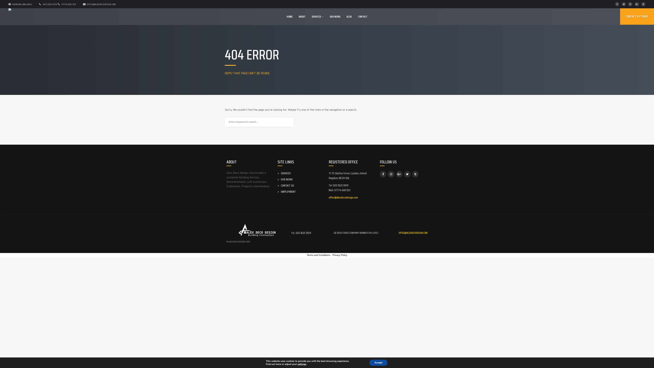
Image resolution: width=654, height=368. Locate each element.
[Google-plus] (399, 174)
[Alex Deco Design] (13, 9)
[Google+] (637, 4)
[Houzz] (643, 4)
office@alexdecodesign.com (101, 4)
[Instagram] (630, 4)
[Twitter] (624, 4)
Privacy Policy (339, 255)
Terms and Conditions (318, 255)
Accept (378, 362)
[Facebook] (617, 4)
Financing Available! (22, 4)
